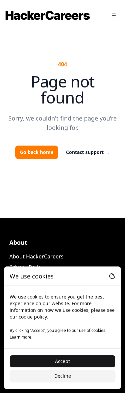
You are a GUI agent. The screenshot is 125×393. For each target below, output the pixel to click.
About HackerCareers (36, 256)
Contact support (88, 152)
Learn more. (21, 337)
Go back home (36, 152)
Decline (62, 376)
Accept (62, 361)
